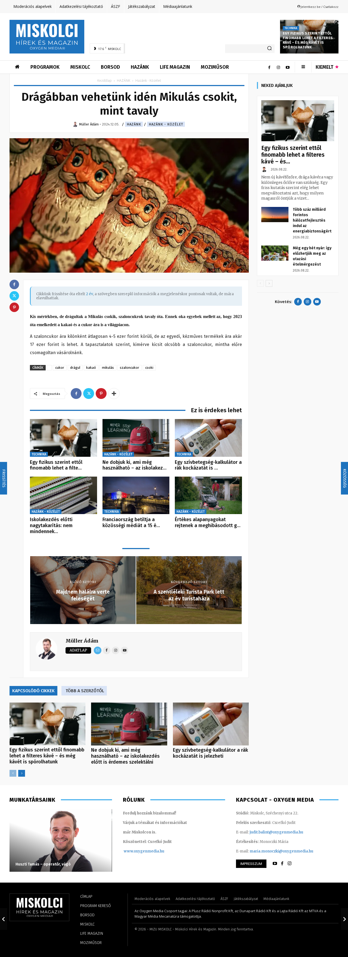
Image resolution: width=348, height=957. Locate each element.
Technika (290, 28)
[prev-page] (13, 773)
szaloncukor (129, 367)
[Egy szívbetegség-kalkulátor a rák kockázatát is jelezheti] (208, 438)
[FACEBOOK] (282, 863)
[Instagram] (278, 67)
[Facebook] (269, 67)
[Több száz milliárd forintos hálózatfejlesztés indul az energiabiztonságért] (274, 214)
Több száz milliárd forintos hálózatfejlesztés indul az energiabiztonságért (312, 220)
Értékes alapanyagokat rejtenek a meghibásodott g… (207, 522)
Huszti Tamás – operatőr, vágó (43, 864)
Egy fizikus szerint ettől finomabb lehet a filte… (56, 465)
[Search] (269, 48)
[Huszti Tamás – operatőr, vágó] (61, 840)
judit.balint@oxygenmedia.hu (276, 832)
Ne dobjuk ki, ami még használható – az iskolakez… (134, 465)
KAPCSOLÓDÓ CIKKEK (33, 690)
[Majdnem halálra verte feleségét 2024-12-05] (3, 919)
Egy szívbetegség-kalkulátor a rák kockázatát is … (208, 465)
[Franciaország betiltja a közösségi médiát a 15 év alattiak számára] (136, 495)
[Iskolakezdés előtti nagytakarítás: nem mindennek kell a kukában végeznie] (63, 495)
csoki (149, 367)
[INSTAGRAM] (289, 863)
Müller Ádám (82, 641)
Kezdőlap (104, 80)
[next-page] (21, 773)
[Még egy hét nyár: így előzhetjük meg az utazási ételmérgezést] (274, 253)
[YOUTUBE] (275, 863)
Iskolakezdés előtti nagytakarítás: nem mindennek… (51, 525)
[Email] (97, 650)
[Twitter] (88, 393)
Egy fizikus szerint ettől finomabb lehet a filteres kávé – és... (293, 154)
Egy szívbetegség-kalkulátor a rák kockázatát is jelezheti (210, 753)
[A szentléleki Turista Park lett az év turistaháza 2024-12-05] (344, 919)
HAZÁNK (123, 80)
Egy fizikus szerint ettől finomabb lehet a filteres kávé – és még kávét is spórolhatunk (308, 40)
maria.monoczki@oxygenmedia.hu (281, 851)
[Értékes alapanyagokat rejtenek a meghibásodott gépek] (208, 495)
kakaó (91, 367)
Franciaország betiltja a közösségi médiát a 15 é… (131, 522)
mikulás (108, 367)
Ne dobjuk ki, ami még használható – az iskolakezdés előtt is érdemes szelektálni (125, 756)
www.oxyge (134, 851)
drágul (75, 367)
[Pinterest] (101, 393)
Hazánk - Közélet (166, 124)
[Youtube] (287, 67)
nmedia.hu (154, 851)
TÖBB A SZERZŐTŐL (85, 690)
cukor (59, 367)
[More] (114, 393)
